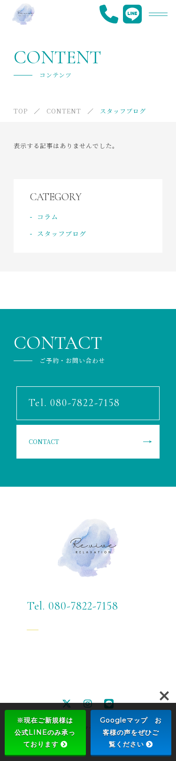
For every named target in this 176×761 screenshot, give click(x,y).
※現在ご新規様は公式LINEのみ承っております (45, 732)
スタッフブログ (61, 233)
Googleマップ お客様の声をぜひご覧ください (131, 732)
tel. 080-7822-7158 (63, 303)
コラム (47, 216)
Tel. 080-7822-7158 (72, 606)
